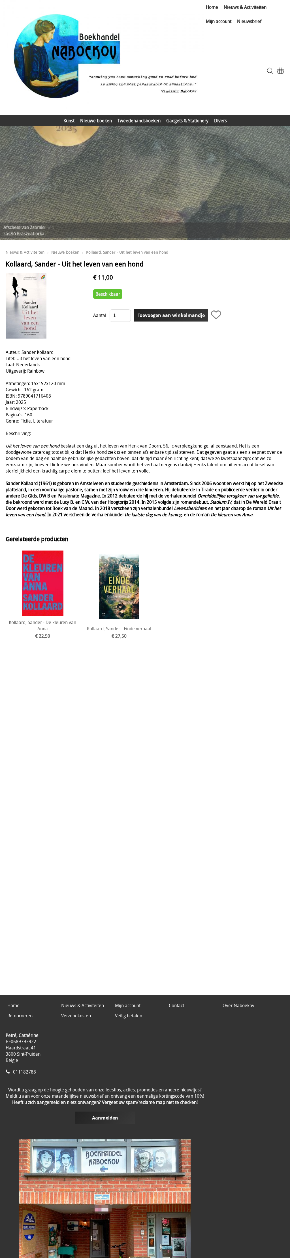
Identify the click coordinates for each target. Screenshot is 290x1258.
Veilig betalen (128, 1016)
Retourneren (20, 1016)
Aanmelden (105, 1118)
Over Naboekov (238, 1005)
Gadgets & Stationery (187, 120)
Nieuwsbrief (249, 21)
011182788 (24, 1072)
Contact (176, 1005)
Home (212, 7)
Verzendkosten (76, 1016)
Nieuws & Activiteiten (245, 7)
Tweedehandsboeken (139, 120)
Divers (220, 120)
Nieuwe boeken (96, 120)
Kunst (68, 120)
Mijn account (218, 21)
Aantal (99, 315)
